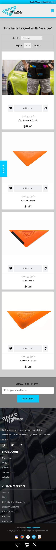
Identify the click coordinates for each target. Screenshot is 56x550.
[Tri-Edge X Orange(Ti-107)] (28, 318)
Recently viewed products (13, 502)
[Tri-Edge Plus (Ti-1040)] (28, 238)
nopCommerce (33, 527)
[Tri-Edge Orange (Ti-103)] (28, 157)
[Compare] (45, 108)
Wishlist (5, 477)
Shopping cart (8, 472)
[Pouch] (28, 77)
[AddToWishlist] (10, 108)
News (4, 497)
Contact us (7, 521)
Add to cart (28, 108)
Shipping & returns (10, 506)
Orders (5, 463)
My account (7, 458)
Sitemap (5, 492)
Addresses (6, 467)
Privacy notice (8, 511)
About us (6, 516)
